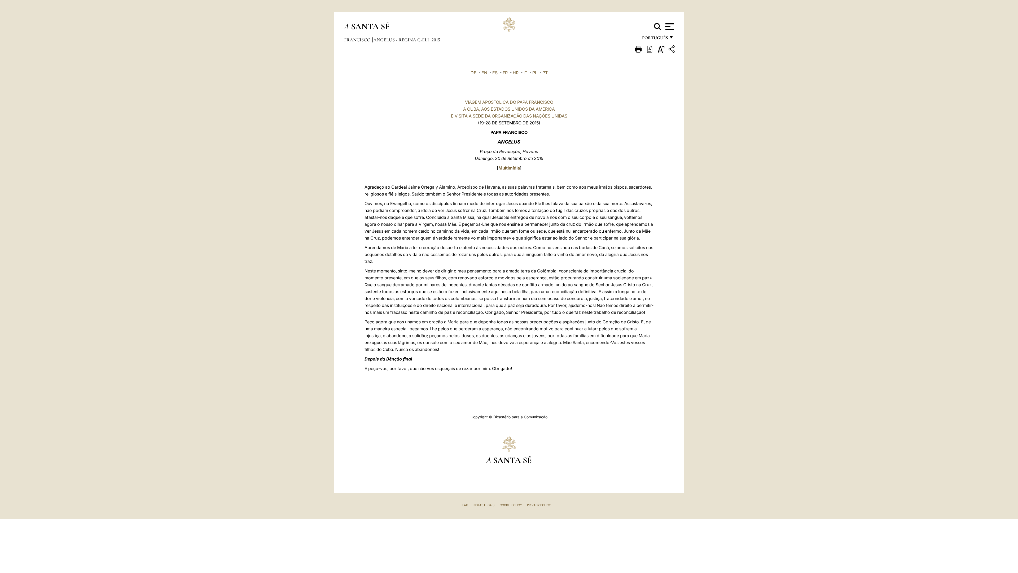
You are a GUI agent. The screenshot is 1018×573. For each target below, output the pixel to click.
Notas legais (483, 505)
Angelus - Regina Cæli (401, 40)
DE (473, 72)
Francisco (358, 40)
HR (516, 72)
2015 (436, 40)
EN (484, 72)
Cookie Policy (511, 505)
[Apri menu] (669, 26)
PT (545, 72)
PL (534, 72)
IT (525, 72)
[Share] (672, 50)
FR (505, 72)
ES (495, 72)
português (655, 39)
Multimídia (509, 168)
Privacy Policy (539, 505)
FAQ (465, 505)
